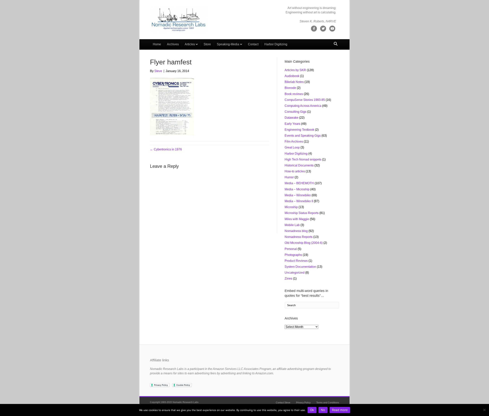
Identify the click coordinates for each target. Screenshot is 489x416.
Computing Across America (303, 105)
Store (207, 44)
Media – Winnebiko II (299, 201)
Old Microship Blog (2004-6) (304, 242)
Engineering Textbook (299, 129)
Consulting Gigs (295, 111)
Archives (173, 44)
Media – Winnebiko (298, 195)
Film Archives (294, 141)
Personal (291, 249)
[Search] (335, 43)
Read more (340, 410)
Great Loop (292, 147)
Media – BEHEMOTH (299, 183)
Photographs (293, 254)
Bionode (290, 87)
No (323, 410)
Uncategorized (294, 272)
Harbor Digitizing (275, 44)
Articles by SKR (295, 70)
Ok (312, 410)
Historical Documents (299, 165)
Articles (190, 44)
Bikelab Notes (294, 82)
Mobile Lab (292, 225)
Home (157, 44)
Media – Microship (297, 189)
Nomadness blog (296, 231)
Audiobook (292, 76)
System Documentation (300, 266)
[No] (484, 410)
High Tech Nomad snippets (303, 159)
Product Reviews (296, 260)
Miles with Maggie (297, 219)
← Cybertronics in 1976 (166, 149)
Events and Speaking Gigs (303, 135)
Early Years (292, 123)
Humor (289, 177)
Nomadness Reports (299, 236)
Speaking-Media (228, 44)
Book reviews (294, 94)
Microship (291, 207)
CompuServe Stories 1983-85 (305, 99)
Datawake (291, 117)
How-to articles (295, 171)
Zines (288, 278)
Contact (253, 44)
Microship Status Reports (302, 213)
